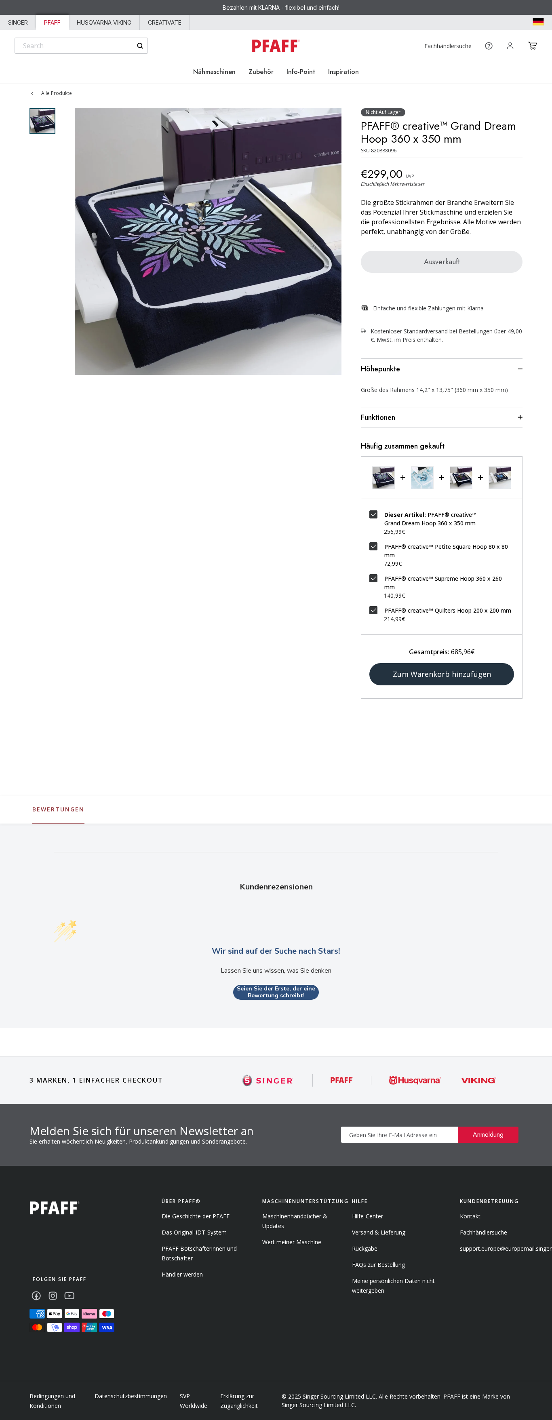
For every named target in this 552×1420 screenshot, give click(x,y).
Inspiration (343, 71)
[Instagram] (52, 1295)
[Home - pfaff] (276, 45)
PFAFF (52, 22)
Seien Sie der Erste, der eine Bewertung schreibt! (276, 992)
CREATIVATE (164, 22)
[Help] (489, 46)
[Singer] (268, 1080)
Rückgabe (364, 1248)
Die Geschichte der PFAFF (196, 1216)
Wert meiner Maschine (291, 1242)
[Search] (140, 46)
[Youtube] (69, 1295)
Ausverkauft (442, 262)
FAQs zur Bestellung (378, 1264)
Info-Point (301, 71)
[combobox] (81, 46)
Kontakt (470, 1216)
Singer (18, 22)
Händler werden (182, 1274)
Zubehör (261, 71)
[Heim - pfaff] (54, 1208)
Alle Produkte (56, 93)
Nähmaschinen (214, 71)
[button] (532, 46)
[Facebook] (36, 1295)
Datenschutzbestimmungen (131, 1396)
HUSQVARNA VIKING (104, 22)
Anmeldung (488, 1134)
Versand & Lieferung (378, 1232)
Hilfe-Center (367, 1216)
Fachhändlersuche (448, 46)
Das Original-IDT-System (194, 1232)
